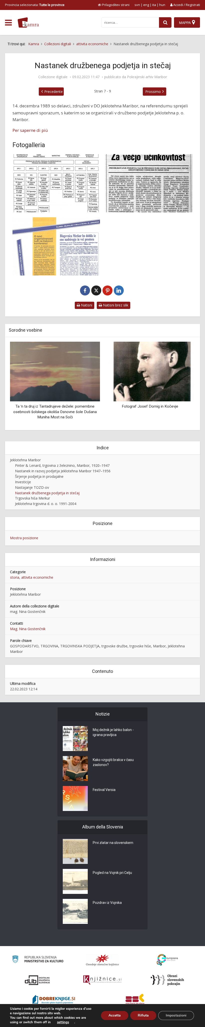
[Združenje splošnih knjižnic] (135, 1000)
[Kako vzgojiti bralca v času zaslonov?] (75, 768)
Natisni (86, 305)
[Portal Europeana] (167, 960)
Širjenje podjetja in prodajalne (39, 476)
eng (146, 4)
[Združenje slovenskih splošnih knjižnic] (102, 980)
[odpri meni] (8, 23)
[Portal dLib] (37, 980)
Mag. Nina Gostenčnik (28, 628)
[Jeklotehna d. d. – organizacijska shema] (56, 183)
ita (154, 4)
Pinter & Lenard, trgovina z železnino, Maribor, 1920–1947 (62, 465)
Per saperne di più (30, 130)
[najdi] (165, 22)
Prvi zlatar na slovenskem (113, 843)
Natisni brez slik (115, 305)
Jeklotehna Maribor (25, 460)
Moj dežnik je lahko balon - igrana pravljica (113, 732)
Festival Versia (104, 790)
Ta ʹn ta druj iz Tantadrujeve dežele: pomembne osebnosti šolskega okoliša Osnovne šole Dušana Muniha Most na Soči (55, 411)
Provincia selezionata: (34, 4)
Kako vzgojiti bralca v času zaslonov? (113, 762)
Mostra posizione (24, 537)
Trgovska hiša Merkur (32, 498)
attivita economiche (37, 577)
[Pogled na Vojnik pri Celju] (75, 881)
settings (63, 1022)
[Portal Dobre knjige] (53, 1000)
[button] (182, 384)
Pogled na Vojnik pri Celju (112, 873)
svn (137, 4)
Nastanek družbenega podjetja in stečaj (47, 493)
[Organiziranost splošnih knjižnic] (102, 960)
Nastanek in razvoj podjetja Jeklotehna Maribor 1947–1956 (62, 471)
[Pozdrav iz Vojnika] (75, 911)
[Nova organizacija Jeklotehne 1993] (148, 183)
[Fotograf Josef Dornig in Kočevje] (150, 371)
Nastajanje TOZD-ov (32, 487)
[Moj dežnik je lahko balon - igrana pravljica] (75, 738)
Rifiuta (143, 1015)
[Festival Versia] (75, 798)
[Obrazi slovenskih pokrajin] (167, 980)
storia (14, 577)
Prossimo (153, 91)
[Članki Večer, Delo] (56, 246)
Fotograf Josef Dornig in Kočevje (150, 406)
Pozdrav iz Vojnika (107, 903)
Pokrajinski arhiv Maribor (147, 77)
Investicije (23, 482)
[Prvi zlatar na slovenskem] (75, 851)
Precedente (53, 91)
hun (162, 4)
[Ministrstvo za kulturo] (37, 960)
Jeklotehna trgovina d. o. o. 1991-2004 (45, 503)
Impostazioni (176, 1015)
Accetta (114, 1015)
